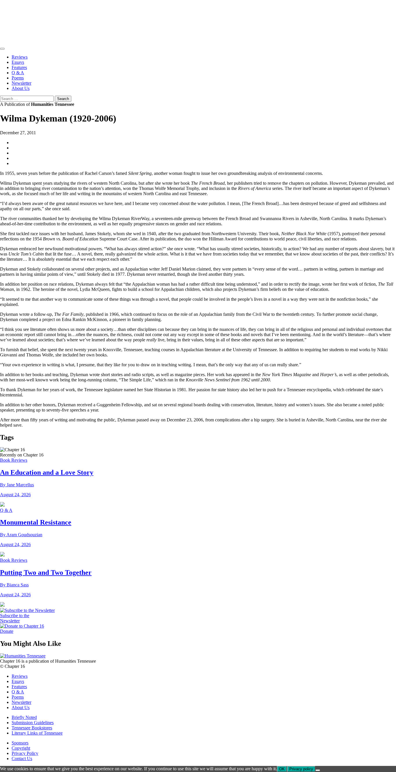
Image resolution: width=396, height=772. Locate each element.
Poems (18, 77)
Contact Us (22, 758)
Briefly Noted (24, 717)
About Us (21, 88)
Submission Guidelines (33, 722)
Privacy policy (301, 769)
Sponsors (20, 742)
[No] (317, 770)
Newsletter (21, 83)
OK (282, 769)
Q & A (18, 72)
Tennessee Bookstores (32, 727)
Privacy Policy (25, 753)
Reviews (20, 57)
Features (19, 67)
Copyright (21, 748)
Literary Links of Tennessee (37, 733)
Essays (18, 62)
